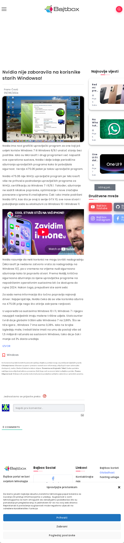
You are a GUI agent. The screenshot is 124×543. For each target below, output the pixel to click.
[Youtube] (100, 207)
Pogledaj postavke (62, 535)
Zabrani (62, 526)
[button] (119, 487)
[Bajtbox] (62, 9)
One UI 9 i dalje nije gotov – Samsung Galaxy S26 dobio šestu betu (95, 157)
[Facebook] (53, 480)
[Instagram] (100, 219)
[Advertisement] (62, 42)
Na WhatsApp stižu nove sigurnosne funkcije (95, 122)
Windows (13, 355)
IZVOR (6, 346)
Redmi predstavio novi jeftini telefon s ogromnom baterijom (95, 87)
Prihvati (62, 517)
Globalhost (107, 472)
